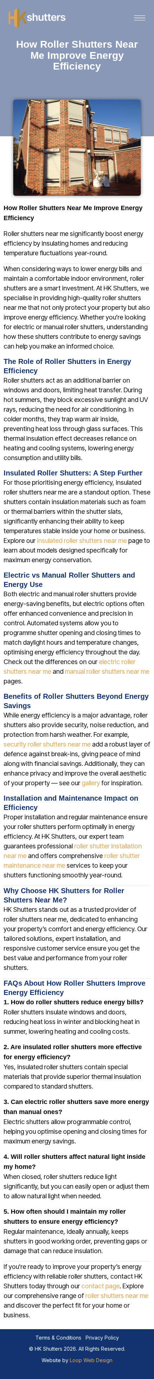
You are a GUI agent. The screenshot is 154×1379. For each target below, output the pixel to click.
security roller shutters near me (47, 744)
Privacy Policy (102, 1338)
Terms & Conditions (58, 1338)
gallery (91, 783)
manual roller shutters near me (107, 671)
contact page (100, 1286)
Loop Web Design (91, 1360)
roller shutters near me (116, 1295)
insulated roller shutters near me (82, 540)
